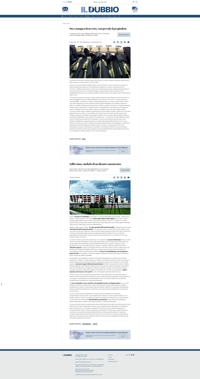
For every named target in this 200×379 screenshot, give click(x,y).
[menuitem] (66, 16)
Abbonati (135, 11)
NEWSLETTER (65, 11)
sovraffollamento (86, 324)
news (83, 139)
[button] (133, 2)
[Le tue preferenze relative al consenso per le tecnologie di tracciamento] (1, 284)
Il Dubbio (64, 23)
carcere (95, 324)
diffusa (77, 99)
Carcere (68, 23)
